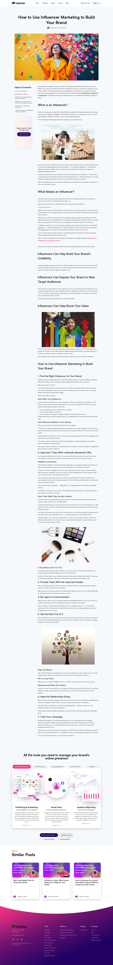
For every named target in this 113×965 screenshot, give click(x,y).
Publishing (47, 930)
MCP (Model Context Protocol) (68, 935)
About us (93, 930)
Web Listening (48, 945)
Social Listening (48, 942)
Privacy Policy (95, 937)
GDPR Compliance (96, 940)
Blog (67, 3)
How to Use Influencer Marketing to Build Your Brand (24, 111)
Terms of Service (95, 935)
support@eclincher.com (18, 935)
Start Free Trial (85, 3)
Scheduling (47, 932)
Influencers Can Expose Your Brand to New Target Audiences (23, 102)
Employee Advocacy (49, 955)
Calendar (46, 935)
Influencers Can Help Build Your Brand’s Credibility (23, 97)
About (53, 3)
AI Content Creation (49, 940)
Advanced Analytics (49, 950)
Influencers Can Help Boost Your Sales (22, 106)
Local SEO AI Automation (66, 932)
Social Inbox (47, 937)
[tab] (22, 767)
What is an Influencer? (21, 91)
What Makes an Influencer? (21, 94)
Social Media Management (67, 930)
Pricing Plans (83, 930)
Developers (63, 937)
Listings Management (50, 948)
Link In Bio (47, 953)
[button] (37, 3)
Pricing (60, 3)
